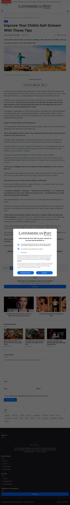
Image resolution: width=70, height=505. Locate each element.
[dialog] (35, 252)
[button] (35, 252)
